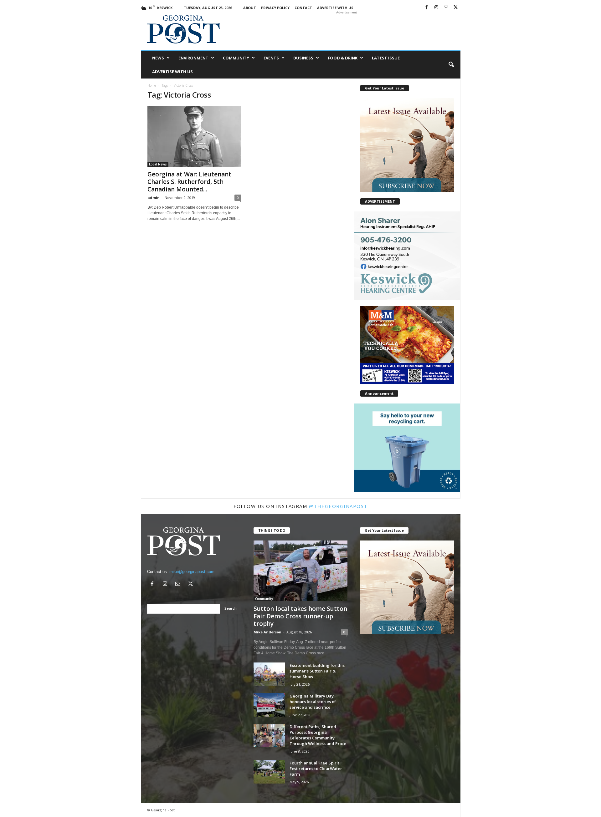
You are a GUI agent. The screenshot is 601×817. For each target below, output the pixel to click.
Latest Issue (386, 58)
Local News (158, 164)
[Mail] (446, 7)
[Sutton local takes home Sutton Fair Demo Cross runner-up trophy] (301, 570)
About (249, 7)
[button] (451, 65)
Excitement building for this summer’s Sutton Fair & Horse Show (317, 670)
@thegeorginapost (338, 506)
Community (236, 58)
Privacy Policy (275, 7)
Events (271, 58)
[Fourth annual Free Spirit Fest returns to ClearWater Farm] (269, 772)
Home (151, 85)
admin (153, 197)
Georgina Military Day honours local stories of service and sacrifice (313, 701)
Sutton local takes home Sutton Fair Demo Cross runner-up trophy (300, 616)
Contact (303, 7)
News (158, 58)
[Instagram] (436, 7)
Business (303, 58)
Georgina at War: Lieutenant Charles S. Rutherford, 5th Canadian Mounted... (189, 181)
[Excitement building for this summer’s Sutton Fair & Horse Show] (269, 674)
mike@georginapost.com (191, 571)
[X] (456, 7)
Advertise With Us (335, 7)
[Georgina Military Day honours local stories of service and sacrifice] (269, 705)
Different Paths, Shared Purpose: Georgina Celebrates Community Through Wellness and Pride (318, 735)
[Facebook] (426, 7)
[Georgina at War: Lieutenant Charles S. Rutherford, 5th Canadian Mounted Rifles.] (194, 136)
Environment (193, 58)
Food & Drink (342, 58)
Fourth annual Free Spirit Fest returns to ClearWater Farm (316, 768)
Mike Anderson (267, 632)
